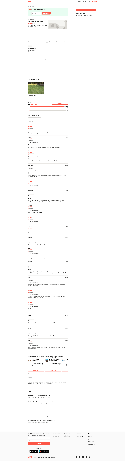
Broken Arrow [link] (34, 6)
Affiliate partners (91, 446)
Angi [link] (28, 6)
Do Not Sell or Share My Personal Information (48, 457)
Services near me (56, 436)
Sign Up (94, 1)
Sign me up (39, 443)
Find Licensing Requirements (46, 383)
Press (89, 439)
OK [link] (30, 6)
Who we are (90, 436)
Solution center (79, 435)
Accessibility (37, 457)
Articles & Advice (46, 3)
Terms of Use (36, 455)
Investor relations (91, 441)
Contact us (90, 442)
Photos (33, 34)
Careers (89, 438)
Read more (30, 46)
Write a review (59, 103)
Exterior (32, 3)
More (41, 3)
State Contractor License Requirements (34, 379)
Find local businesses (56, 435)
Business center (67, 436)
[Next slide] (30, 373)
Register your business (68, 435)
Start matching (46, 13)
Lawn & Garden (37, 3)
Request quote (35, 370)
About (29, 34)
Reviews (37, 34)
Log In (89, 1)
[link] (36, 363)
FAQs (78, 438)
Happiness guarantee (91, 444)
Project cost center (80, 436)
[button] (36, 90)
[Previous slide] (28, 373)
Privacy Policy (41, 455)
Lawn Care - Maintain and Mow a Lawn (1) (35, 118)
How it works (90, 435)
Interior (29, 3)
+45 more (34, 26)
